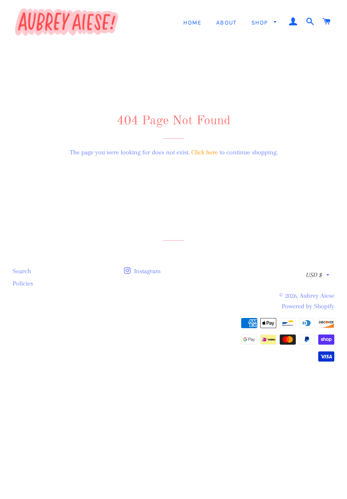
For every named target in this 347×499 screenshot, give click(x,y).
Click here (204, 152)
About (226, 22)
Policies (23, 283)
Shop (260, 22)
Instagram (146, 271)
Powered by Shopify (308, 306)
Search (22, 271)
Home (192, 22)
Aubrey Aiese (317, 295)
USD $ (314, 275)
